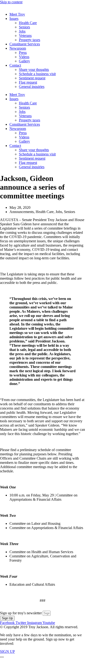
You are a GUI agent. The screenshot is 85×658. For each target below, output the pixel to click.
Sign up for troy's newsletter (21, 613)
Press (23, 53)
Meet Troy (17, 14)
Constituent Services (24, 44)
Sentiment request (32, 78)
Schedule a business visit (37, 74)
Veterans (25, 36)
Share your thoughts (34, 70)
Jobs (22, 31)
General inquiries (31, 87)
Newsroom (17, 48)
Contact (15, 65)
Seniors (24, 27)
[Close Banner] (2, 657)
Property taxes (29, 40)
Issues (13, 19)
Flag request (28, 82)
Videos (24, 57)
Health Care (28, 23)
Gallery (24, 61)
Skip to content (11, 2)
